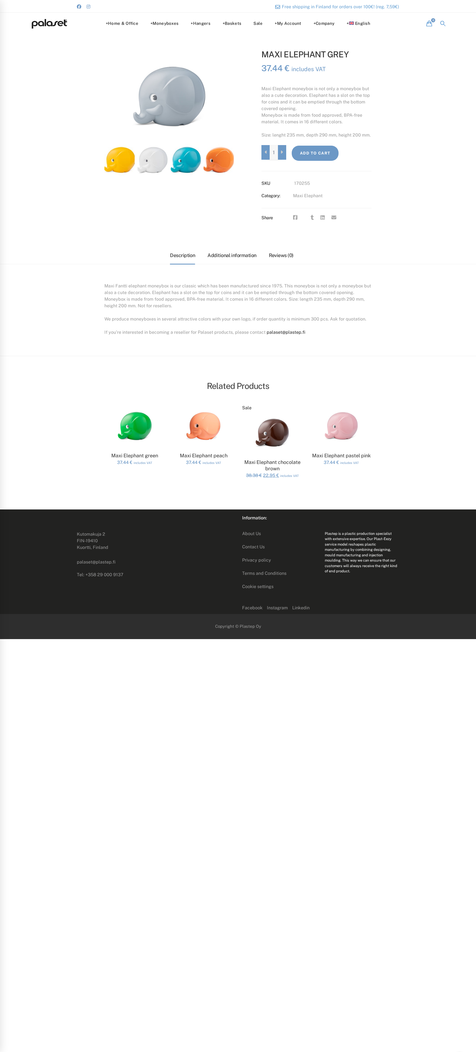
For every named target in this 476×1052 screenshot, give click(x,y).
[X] (304, 217)
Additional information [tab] (231, 255)
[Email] (334, 217)
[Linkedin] (323, 217)
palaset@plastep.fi (286, 332)
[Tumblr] (312, 217)
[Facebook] (295, 217)
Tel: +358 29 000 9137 (100, 574)
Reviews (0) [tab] (281, 255)
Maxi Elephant (308, 195)
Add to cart (315, 153)
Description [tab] (182, 255)
